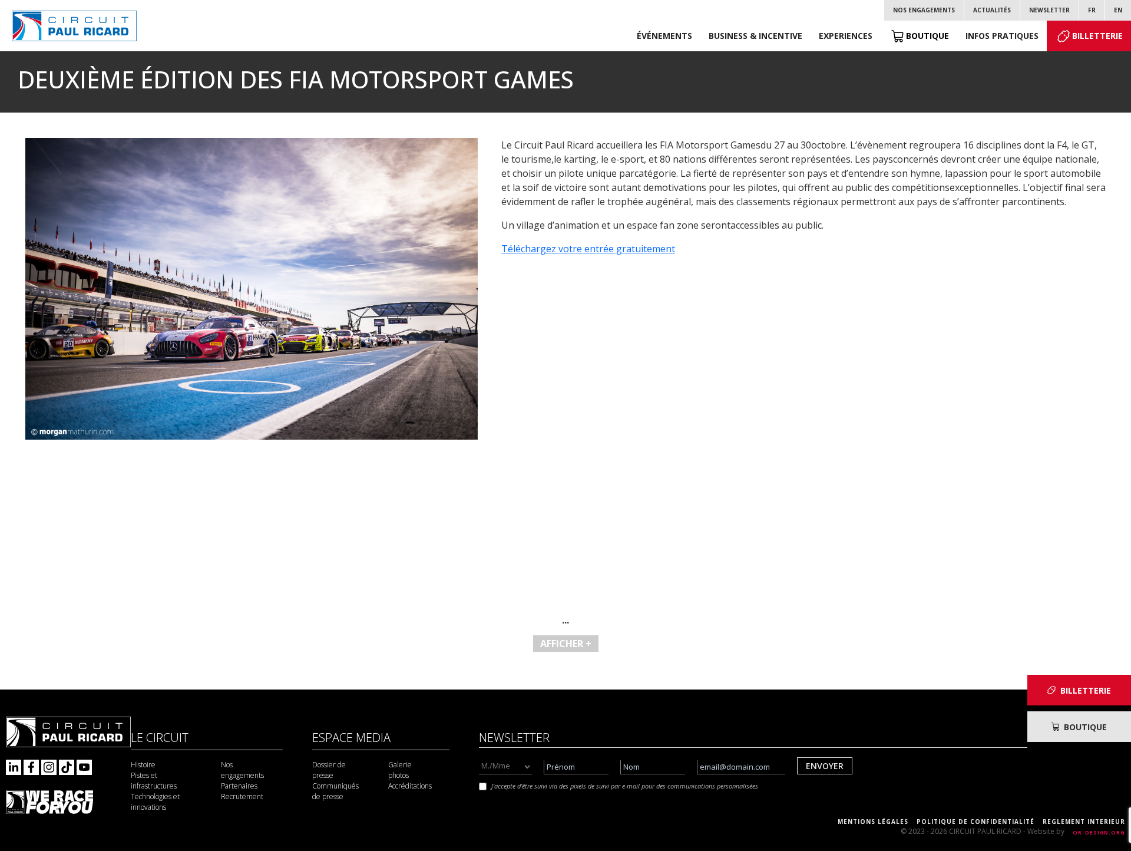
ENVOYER (825, 765)
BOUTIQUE (1085, 727)
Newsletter (1049, 10)
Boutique (927, 35)
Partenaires (239, 786)
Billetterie (1097, 35)
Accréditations (410, 786)
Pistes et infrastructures (154, 780)
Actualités (992, 10)
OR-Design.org (1099, 832)
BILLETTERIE (1085, 690)
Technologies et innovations (155, 801)
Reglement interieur (1084, 821)
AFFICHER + (565, 643)
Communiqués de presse (335, 791)
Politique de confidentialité (975, 821)
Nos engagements (924, 10)
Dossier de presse (329, 770)
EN (1118, 10)
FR (1092, 10)
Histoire (143, 765)
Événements (664, 35)
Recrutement (242, 796)
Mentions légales (873, 821)
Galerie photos (400, 770)
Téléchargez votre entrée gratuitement (588, 248)
